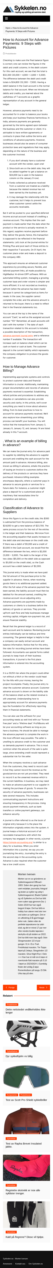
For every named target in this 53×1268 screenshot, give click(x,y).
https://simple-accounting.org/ (18, 842)
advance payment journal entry (18, 335)
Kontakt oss (20, 1264)
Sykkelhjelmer (12, 1051)
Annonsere (7, 1264)
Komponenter (12, 1095)
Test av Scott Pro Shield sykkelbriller (26, 1100)
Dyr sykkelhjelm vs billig (19, 1056)
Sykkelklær (11, 1139)
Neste (41, 987)
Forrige (12, 987)
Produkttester (10, 54)
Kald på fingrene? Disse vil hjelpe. (25, 1237)
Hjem (8, 28)
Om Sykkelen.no (36, 1264)
